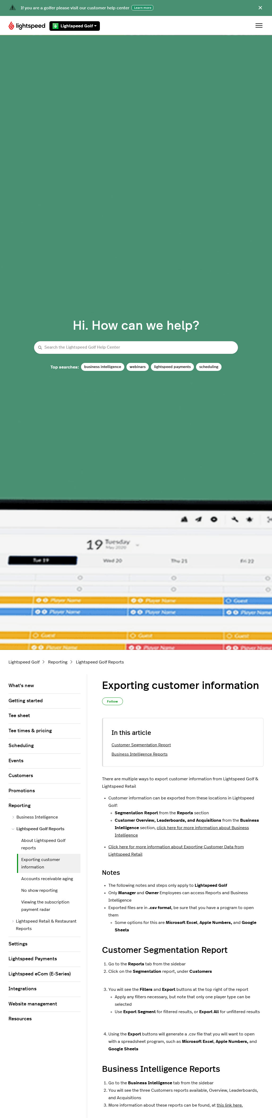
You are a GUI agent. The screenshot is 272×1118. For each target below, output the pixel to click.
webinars (138, 367)
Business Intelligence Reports (140, 754)
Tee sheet (19, 715)
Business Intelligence (37, 817)
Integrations (22, 989)
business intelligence (102, 367)
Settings (17, 944)
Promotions (21, 791)
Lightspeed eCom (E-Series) (39, 974)
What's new (21, 685)
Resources (20, 1019)
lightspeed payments (172, 367)
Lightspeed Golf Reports (100, 662)
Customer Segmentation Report (141, 745)
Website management (32, 1004)
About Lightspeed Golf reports (43, 844)
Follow (112, 701)
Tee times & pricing (30, 731)
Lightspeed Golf (77, 26)
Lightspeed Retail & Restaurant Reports (46, 925)
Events (15, 761)
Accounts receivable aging (47, 879)
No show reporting (39, 890)
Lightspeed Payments (32, 959)
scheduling (208, 367)
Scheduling (21, 745)
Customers (20, 775)
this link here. (230, 1105)
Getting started (25, 701)
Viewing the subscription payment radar (45, 906)
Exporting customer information (40, 863)
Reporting (57, 662)
